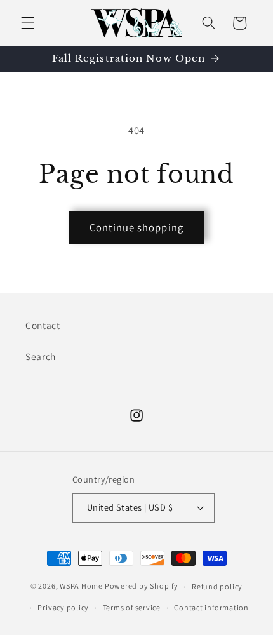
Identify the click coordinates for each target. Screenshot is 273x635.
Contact (42, 325)
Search (40, 356)
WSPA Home (81, 586)
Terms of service (132, 607)
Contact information (211, 607)
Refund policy (217, 586)
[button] (28, 23)
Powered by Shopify (141, 586)
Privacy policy (63, 607)
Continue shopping (136, 227)
